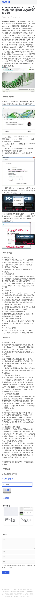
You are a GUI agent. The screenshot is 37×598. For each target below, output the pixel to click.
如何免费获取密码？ (9, 479)
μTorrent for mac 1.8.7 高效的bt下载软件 (26, 520)
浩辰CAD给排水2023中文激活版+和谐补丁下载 (10, 520)
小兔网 (14, 589)
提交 (5, 572)
